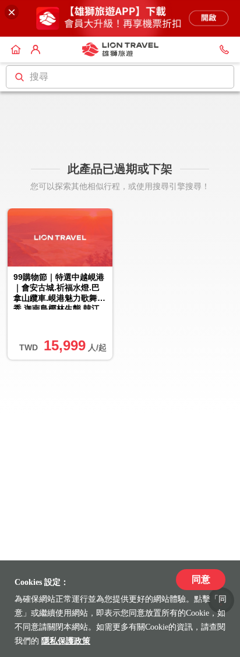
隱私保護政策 (65, 641)
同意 (201, 579)
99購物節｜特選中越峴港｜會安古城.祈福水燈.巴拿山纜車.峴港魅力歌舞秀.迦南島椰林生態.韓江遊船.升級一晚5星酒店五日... (58, 291)
